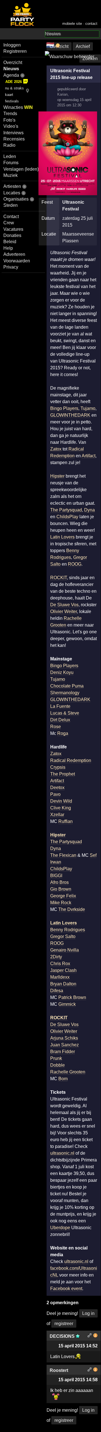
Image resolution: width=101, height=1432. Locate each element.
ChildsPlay (67, 516)
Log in (88, 1313)
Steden (10, 205)
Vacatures (13, 229)
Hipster (57, 476)
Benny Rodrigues (67, 929)
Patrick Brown (72, 997)
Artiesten (12, 186)
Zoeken (90, 58)
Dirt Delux (60, 719)
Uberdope (60, 1227)
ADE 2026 (13, 82)
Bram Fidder (62, 1051)
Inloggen (12, 45)
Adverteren (14, 254)
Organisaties (16, 199)
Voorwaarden (16, 260)
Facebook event (66, 1288)
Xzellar (57, 814)
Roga (62, 733)
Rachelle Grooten (67, 1071)
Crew (8, 222)
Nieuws (11, 68)
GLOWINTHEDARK (70, 415)
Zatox (55, 449)
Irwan (55, 862)
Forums (11, 162)
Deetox (57, 787)
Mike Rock (60, 902)
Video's (10, 126)
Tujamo (88, 408)
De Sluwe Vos (64, 604)
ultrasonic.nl (62, 1153)
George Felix (63, 895)
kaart (9, 95)
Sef (93, 855)
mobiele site (72, 23)
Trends (10, 113)
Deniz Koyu (62, 672)
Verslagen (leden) (21, 169)
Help (8, 248)
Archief (83, 46)
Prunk (56, 1058)
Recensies (14, 139)
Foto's (9, 120)
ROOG (74, 564)
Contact (11, 216)
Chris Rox (60, 963)
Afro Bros (59, 882)
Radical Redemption (70, 760)
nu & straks (14, 88)
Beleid (9, 241)
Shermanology (64, 692)
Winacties (18, 107)
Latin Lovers (62, 537)
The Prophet (62, 774)
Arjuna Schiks (64, 1038)
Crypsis (57, 767)
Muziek (10, 175)
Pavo (55, 794)
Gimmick (67, 1004)
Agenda (11, 75)
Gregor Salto (62, 936)
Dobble (57, 1065)
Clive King (60, 807)
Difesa (56, 990)
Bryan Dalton (63, 983)
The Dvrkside (71, 909)
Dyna (89, 510)
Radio (9, 145)
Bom (63, 1078)
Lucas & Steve (64, 713)
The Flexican (63, 855)
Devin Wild (61, 801)
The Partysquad (66, 510)
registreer (63, 1323)
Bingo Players (64, 408)
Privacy (10, 267)
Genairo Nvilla (64, 950)
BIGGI (56, 875)
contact (91, 23)
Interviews (13, 132)
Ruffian (65, 821)
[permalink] (90, 1336)
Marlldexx (60, 977)
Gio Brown (60, 889)
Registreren (15, 51)
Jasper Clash (63, 970)
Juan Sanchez (64, 1044)
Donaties (12, 235)
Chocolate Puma (67, 686)
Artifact (88, 455)
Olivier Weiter (63, 611)
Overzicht (12, 62)
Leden (9, 156)
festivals (12, 101)
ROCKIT (58, 577)
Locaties (11, 192)
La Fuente (60, 706)
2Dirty (56, 956)
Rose (55, 726)
